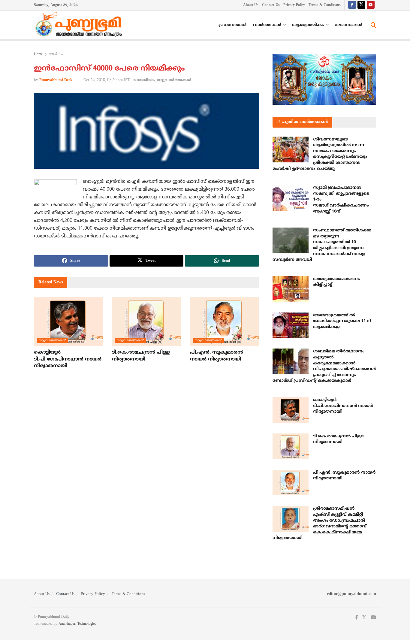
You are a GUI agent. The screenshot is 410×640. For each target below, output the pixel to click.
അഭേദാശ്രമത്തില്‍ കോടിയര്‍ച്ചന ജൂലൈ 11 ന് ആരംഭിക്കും (342, 321)
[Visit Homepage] (80, 25)
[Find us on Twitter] (361, 5)
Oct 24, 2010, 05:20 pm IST (106, 80)
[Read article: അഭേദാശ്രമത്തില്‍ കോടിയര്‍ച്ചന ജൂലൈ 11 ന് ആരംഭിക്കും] (291, 325)
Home (38, 54)
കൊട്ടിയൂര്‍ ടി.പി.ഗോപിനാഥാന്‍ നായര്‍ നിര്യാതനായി (67, 359)
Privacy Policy (294, 5)
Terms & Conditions (325, 5)
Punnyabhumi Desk (55, 80)
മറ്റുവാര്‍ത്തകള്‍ (174, 80)
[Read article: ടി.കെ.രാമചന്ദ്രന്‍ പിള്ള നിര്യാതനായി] (146, 321)
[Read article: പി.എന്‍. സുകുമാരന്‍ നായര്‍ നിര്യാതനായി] (224, 321)
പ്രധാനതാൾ (232, 25)
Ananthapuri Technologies (77, 624)
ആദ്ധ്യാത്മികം (308, 25)
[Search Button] (373, 25)
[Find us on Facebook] (352, 5)
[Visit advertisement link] (324, 79)
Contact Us (271, 5)
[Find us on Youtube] (371, 5)
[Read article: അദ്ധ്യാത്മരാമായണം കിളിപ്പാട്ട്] (291, 289)
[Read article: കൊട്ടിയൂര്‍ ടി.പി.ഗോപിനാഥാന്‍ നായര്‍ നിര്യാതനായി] (68, 321)
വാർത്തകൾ (267, 25)
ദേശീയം (56, 54)
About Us (250, 5)
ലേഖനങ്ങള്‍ (348, 25)
